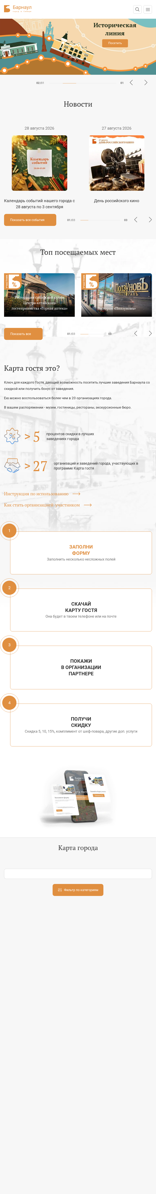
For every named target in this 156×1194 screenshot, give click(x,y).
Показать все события (27, 220)
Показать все (21, 334)
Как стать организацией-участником (42, 505)
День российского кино (116, 200)
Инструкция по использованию (36, 494)
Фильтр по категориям (81, 890)
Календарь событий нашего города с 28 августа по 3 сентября (39, 203)
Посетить (115, 43)
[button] (56, 83)
